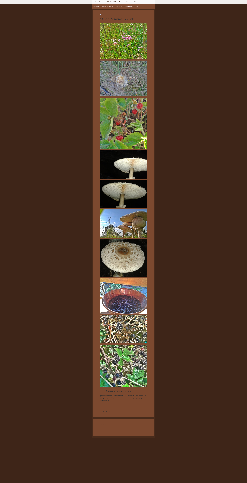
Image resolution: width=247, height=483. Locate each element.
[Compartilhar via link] (109, 411)
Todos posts (96, 6)
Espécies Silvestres (104, 407)
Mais (137, 6)
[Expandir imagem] (123, 41)
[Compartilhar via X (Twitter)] (103, 411)
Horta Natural (118, 6)
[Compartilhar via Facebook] (100, 411)
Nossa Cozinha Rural (128, 6)
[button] (152, 6)
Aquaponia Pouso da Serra (107, 6)
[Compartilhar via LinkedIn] (106, 411)
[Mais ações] (146, 15)
